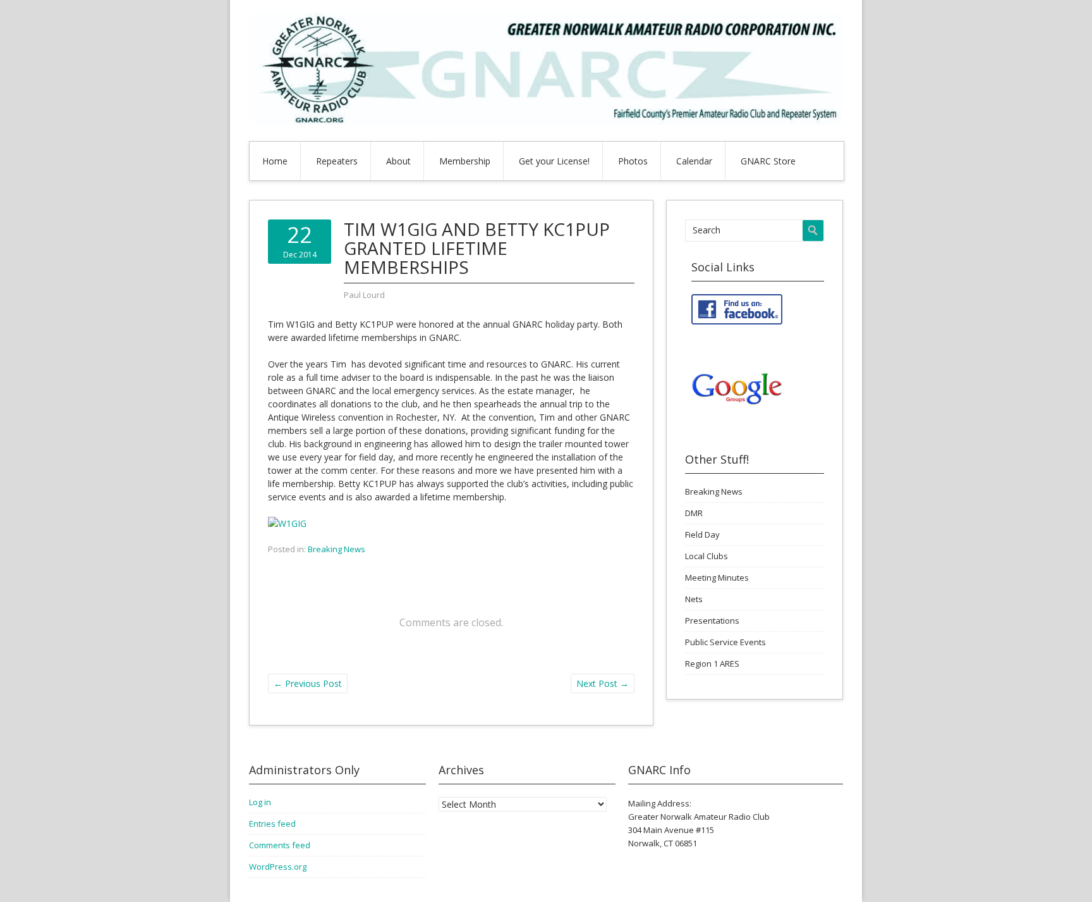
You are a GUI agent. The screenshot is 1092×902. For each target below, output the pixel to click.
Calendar (694, 161)
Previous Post (308, 683)
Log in (260, 802)
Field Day (702, 534)
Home (275, 161)
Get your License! (554, 161)
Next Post (602, 683)
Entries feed (272, 823)
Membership (464, 161)
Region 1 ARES (712, 663)
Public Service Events (725, 642)
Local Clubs (706, 556)
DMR (694, 513)
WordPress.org (277, 866)
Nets (694, 599)
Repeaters (337, 161)
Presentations (712, 620)
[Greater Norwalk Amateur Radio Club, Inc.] (546, 122)
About (398, 161)
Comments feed (279, 845)
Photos (633, 161)
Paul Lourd (364, 294)
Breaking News (336, 549)
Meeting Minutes (717, 577)
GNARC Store (768, 161)
